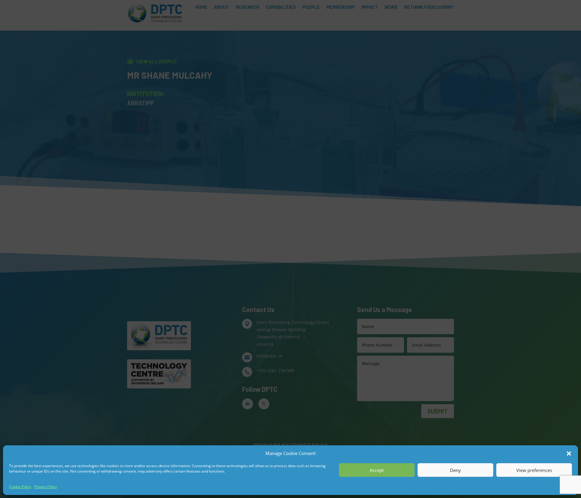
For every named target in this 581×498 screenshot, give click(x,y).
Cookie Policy (20, 486)
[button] (569, 453)
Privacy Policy (45, 486)
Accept (377, 470)
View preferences (534, 470)
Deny (455, 470)
